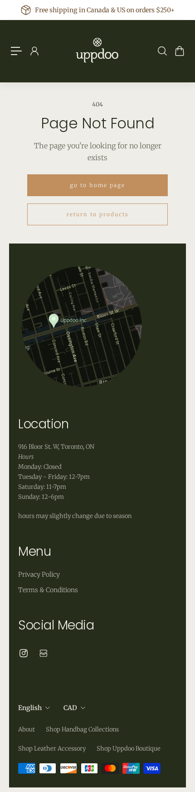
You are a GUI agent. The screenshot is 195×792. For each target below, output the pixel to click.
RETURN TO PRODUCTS (97, 214)
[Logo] (97, 51)
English (30, 708)
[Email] (44, 653)
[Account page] (34, 51)
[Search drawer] (162, 51)
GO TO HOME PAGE (97, 185)
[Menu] (16, 51)
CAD (70, 708)
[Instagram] (24, 653)
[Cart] (179, 51)
